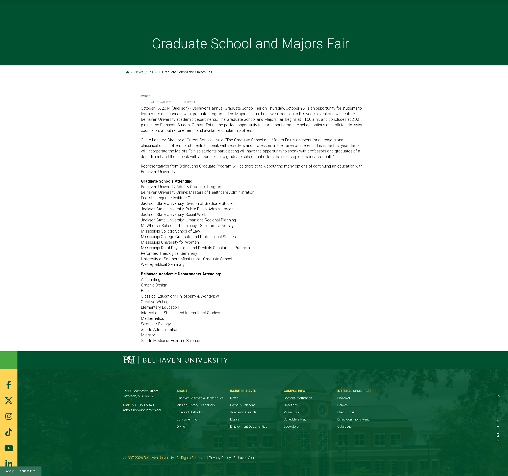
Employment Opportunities (248, 426)
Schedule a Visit (295, 419)
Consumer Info (187, 419)
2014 (153, 72)
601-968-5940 (143, 405)
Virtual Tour (291, 412)
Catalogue (344, 426)
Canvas (342, 405)
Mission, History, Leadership (196, 405)
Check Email (345, 412)
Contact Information (298, 398)
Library (235, 419)
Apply (10, 471)
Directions (291, 405)
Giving (181, 426)
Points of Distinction (190, 412)
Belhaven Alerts (245, 458)
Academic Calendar (244, 412)
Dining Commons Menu (353, 419)
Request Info (27, 471)
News (138, 72)
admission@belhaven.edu (142, 410)
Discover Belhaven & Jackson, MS (200, 398)
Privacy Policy (220, 458)
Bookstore (291, 426)
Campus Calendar (242, 405)
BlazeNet (343, 398)
